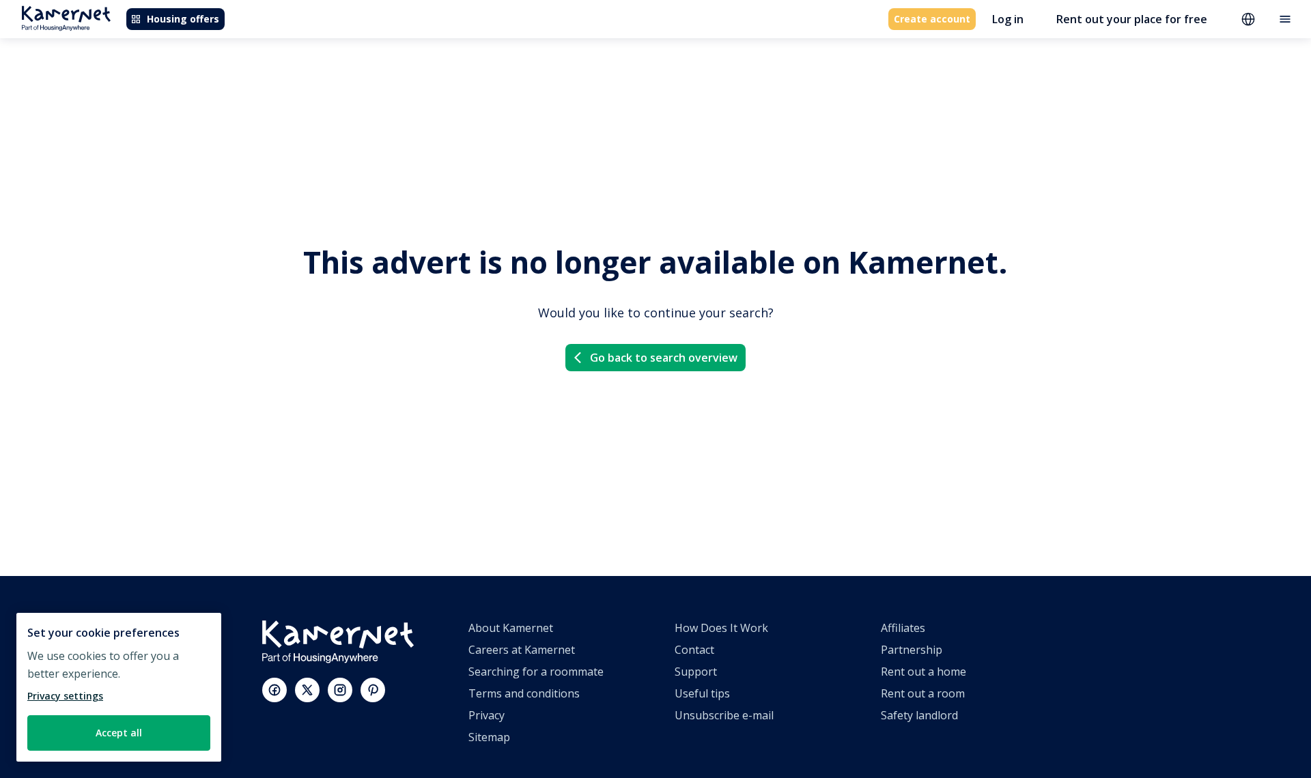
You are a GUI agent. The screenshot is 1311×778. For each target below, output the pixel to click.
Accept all (119, 732)
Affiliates (903, 627)
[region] (118, 687)
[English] (1248, 19)
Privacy (486, 715)
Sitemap (489, 737)
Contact (694, 649)
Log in (1008, 19)
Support (696, 671)
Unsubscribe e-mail (724, 715)
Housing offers (183, 18)
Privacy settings (65, 695)
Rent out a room (923, 693)
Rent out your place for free (1131, 19)
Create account (932, 18)
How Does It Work (721, 627)
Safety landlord (919, 715)
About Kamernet (510, 627)
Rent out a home (923, 671)
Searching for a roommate (536, 671)
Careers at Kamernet (521, 649)
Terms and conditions (524, 693)
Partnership (911, 649)
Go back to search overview (663, 357)
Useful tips (702, 693)
